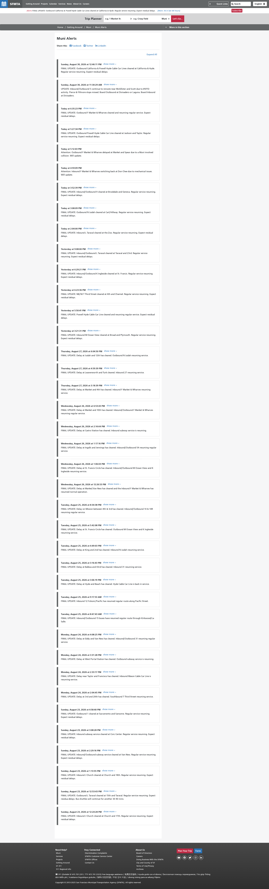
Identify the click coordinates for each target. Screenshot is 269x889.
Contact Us (89, 863)
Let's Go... (178, 18)
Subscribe (237, 10)
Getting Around (74, 27)
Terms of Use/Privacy (145, 866)
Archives (139, 869)
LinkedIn (102, 46)
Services (59, 856)
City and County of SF (145, 863)
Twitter (89, 46)
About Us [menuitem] (77, 4)
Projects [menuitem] (44, 4)
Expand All (152, 54)
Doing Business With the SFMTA (150, 859)
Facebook (76, 46)
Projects (59, 859)
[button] (260, 4)
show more (109, 64)
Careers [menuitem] (86, 4)
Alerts (29, 11)
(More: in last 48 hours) (168, 11)
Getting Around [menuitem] (33, 4)
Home (60, 27)
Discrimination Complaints (96, 853)
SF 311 (59, 866)
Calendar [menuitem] (53, 4)
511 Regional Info (63, 869)
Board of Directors (144, 853)
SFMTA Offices (91, 859)
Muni (88, 27)
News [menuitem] (69, 4)
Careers (139, 856)
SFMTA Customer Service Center (98, 856)
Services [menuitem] (61, 4)
